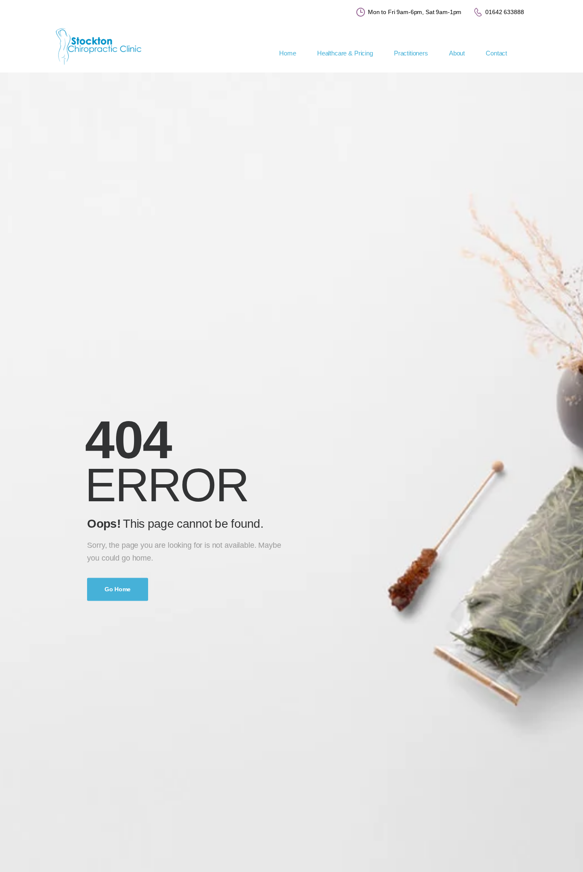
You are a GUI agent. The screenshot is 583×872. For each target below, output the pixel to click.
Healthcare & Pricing (345, 53)
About (457, 53)
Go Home (118, 589)
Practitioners (411, 53)
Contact (496, 53)
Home (287, 53)
